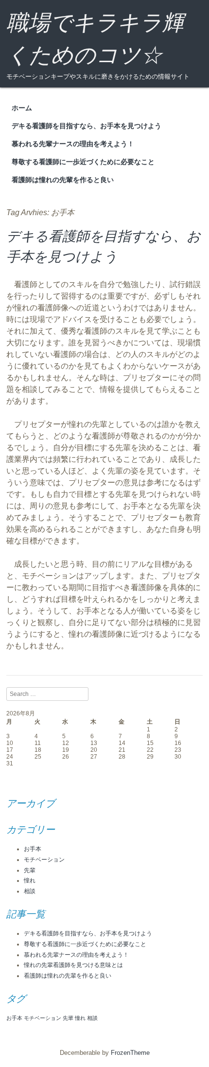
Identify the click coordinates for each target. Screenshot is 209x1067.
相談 (29, 891)
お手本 (32, 849)
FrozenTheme (130, 1052)
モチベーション (44, 859)
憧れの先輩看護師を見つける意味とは (73, 965)
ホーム (22, 108)
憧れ (29, 880)
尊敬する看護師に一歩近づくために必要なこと (83, 162)
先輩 (29, 870)
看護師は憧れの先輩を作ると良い (63, 180)
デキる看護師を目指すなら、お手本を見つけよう (86, 126)
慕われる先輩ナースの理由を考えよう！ (73, 144)
